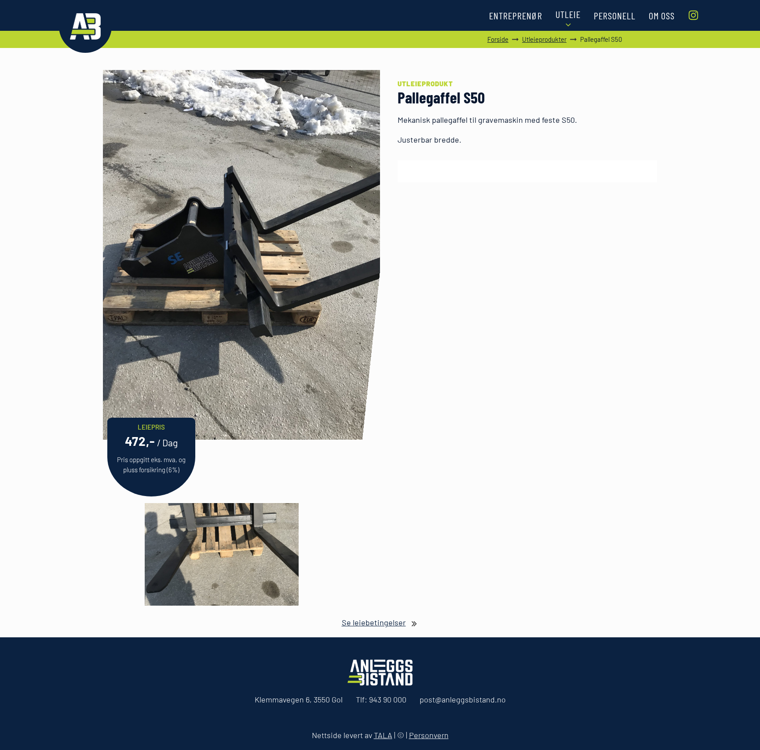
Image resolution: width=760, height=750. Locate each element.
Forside (497, 39)
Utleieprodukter (544, 39)
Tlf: (381, 699)
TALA (383, 735)
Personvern (429, 735)
